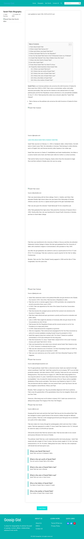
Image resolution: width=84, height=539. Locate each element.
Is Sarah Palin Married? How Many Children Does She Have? (47, 58)
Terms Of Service (56, 523)
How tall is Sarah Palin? (36, 62)
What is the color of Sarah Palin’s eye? (44, 76)
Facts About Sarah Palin (36, 47)
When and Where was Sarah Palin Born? (41, 51)
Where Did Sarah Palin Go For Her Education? (43, 53)
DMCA (38, 526)
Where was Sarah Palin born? (42, 69)
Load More (42, 508)
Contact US (56, 3)
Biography (40, 3)
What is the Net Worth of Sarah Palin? (41, 60)
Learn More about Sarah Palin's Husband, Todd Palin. (43, 140)
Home (34, 3)
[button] (61, 3)
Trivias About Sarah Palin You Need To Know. (42, 64)
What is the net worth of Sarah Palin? (44, 71)
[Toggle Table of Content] (69, 44)
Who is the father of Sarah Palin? (43, 78)
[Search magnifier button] (79, 3)
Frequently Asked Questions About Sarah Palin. (44, 67)
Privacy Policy (55, 526)
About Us (39, 523)
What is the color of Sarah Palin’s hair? (44, 73)
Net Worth (48, 3)
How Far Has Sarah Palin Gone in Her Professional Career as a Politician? (50, 56)
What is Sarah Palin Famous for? (39, 49)
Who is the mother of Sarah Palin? (43, 80)
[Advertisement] (53, 28)
